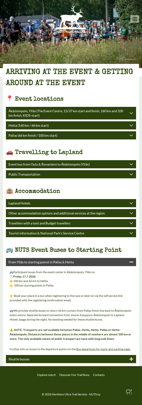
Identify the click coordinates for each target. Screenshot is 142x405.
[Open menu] (134, 19)
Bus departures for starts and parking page (103, 349)
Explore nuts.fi (46, 374)
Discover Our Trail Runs (74, 374)
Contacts (99, 374)
